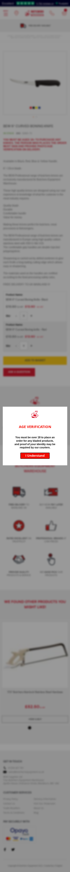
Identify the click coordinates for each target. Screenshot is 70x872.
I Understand (35, 456)
